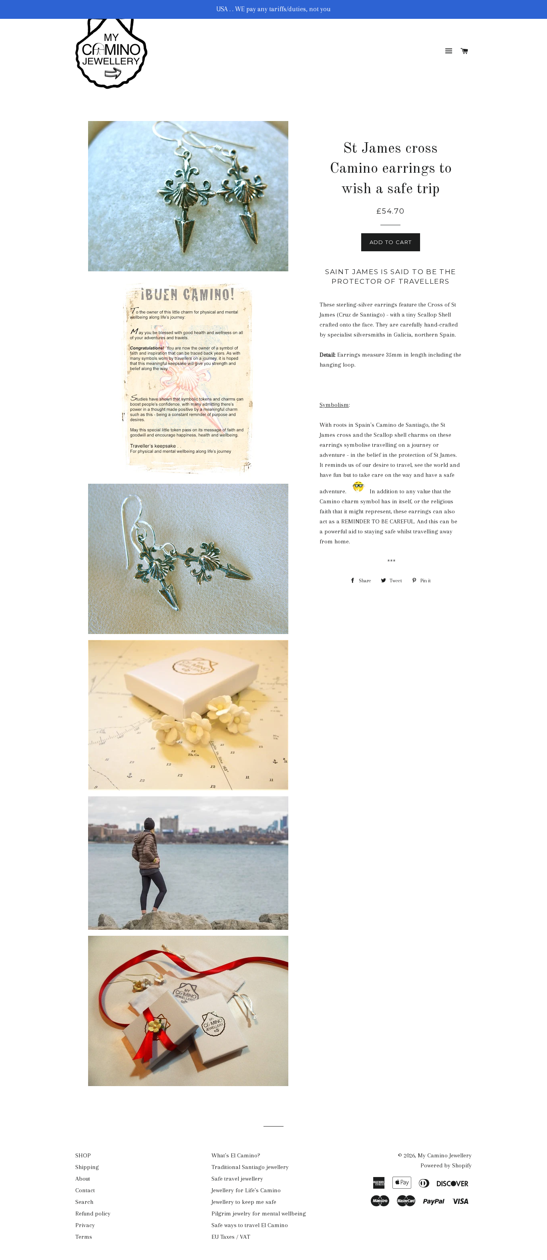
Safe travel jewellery (237, 1178)
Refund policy (93, 1213)
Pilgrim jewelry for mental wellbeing (258, 1213)
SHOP (83, 1155)
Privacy (85, 1225)
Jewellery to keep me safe (243, 1201)
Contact (85, 1190)
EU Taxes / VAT (230, 1236)
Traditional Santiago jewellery (250, 1167)
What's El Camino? (235, 1155)
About (82, 1178)
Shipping (87, 1167)
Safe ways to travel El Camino (249, 1225)
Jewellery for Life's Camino (246, 1190)
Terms (83, 1236)
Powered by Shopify (446, 1165)
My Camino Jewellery (445, 1155)
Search (84, 1201)
